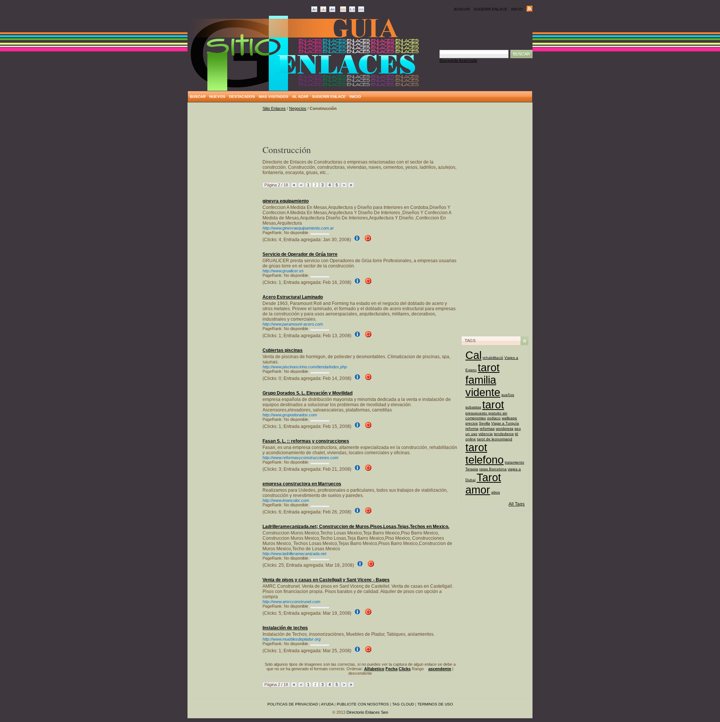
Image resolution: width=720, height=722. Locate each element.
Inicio (517, 9)
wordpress (504, 428)
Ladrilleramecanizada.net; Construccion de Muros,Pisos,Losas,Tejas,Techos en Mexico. (355, 526)
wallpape (509, 418)
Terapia (471, 469)
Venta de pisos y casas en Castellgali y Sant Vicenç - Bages (326, 579)
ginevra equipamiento (285, 201)
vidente (482, 392)
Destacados (242, 97)
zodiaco (494, 418)
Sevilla (484, 423)
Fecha (392, 668)
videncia (485, 434)
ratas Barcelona (493, 469)
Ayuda (327, 704)
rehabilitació (493, 358)
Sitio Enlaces (274, 108)
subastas (473, 407)
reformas (487, 428)
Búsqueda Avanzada (458, 60)
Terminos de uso (435, 704)
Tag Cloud (403, 704)
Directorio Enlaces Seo (367, 712)
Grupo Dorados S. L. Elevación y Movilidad (307, 393)
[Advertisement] (225, 218)
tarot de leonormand (494, 439)
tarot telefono (484, 453)
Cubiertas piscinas (282, 350)
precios (471, 423)
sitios (495, 492)
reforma (471, 428)
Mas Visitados (273, 97)
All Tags (516, 504)
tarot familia (482, 374)
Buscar (462, 9)
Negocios (297, 108)
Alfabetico (374, 668)
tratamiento (514, 462)
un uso (471, 434)
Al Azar (300, 97)
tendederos (504, 434)
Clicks (405, 668)
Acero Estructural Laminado (292, 297)
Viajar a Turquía (505, 423)
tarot (493, 405)
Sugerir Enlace (490, 9)
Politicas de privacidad (292, 704)
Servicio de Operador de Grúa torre (300, 254)
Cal (473, 355)
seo (517, 428)
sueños (507, 395)
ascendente (439, 668)
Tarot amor (483, 483)
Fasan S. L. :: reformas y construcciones (305, 441)
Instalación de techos (285, 627)
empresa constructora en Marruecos (301, 483)
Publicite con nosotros (363, 704)
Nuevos (217, 97)
